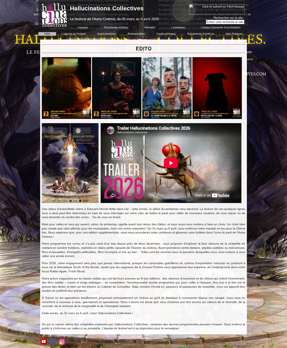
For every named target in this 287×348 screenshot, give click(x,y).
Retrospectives (136, 33)
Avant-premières (106, 33)
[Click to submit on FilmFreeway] (216, 13)
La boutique (178, 27)
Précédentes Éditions (116, 27)
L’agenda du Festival (74, 33)
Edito (47, 33)
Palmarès (149, 27)
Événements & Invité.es (200, 33)
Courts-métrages (166, 33)
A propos (83, 27)
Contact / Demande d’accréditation (221, 27)
